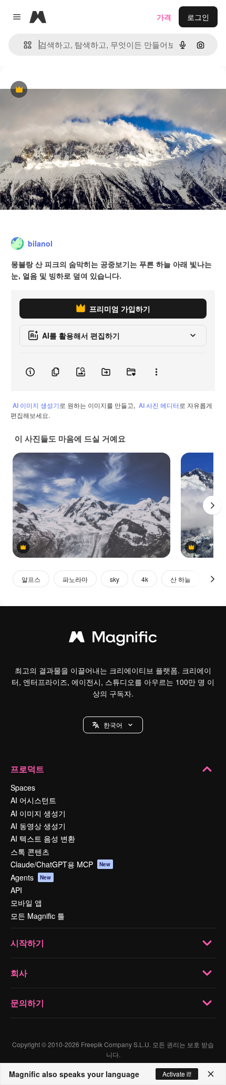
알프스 (31, 579)
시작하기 (27, 943)
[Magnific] (113, 639)
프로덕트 (27, 769)
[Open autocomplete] (23, 45)
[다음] (212, 505)
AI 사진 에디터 (159, 405)
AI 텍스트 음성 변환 (43, 838)
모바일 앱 (26, 902)
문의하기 (27, 1003)
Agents (31, 877)
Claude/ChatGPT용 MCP (61, 864)
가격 (164, 17)
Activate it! (176, 1073)
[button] (113, 724)
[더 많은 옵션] (156, 372)
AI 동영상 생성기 (38, 826)
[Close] (210, 1074)
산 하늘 (180, 579)
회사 (19, 973)
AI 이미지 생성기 (36, 405)
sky (114, 579)
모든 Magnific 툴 (38, 915)
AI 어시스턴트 (33, 800)
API (16, 890)
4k (144, 579)
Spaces (23, 787)
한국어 (113, 724)
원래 (60, 90)
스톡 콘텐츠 (30, 851)
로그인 (198, 17)
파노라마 (75, 579)
